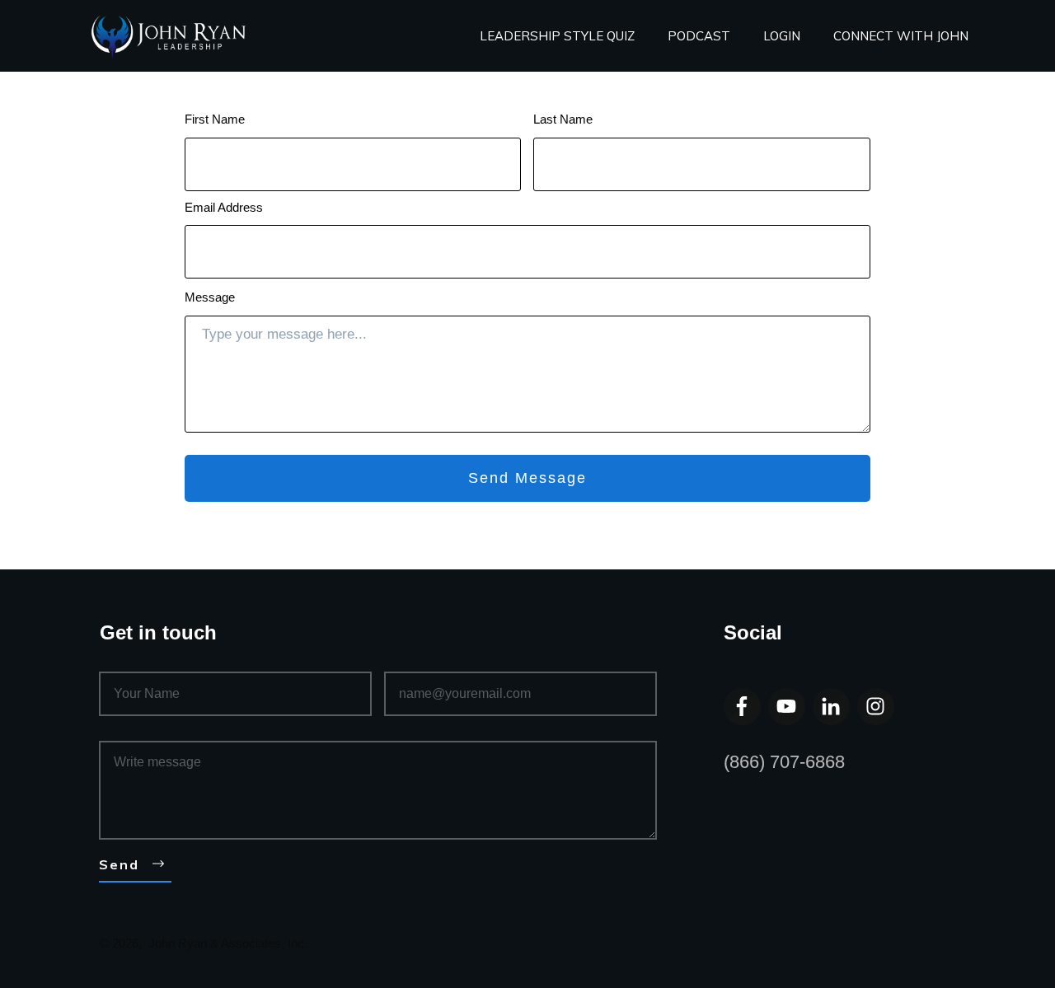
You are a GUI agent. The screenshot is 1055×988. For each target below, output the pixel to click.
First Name (215, 119)
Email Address (224, 207)
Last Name (563, 119)
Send (119, 864)
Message (210, 297)
